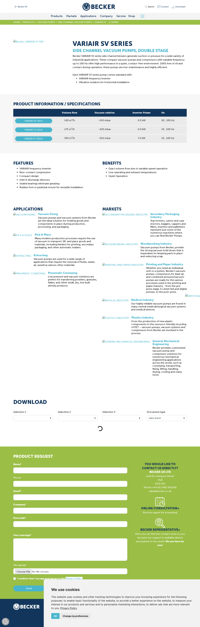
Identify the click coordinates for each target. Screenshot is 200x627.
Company (106, 16)
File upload (19, 565)
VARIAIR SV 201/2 (34, 129)
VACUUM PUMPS (46, 22)
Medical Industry (142, 300)
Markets (71, 16)
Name (16, 464)
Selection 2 (64, 411)
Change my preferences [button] (75, 616)
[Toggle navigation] (143, 16)
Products (56, 16)
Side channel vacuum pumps (75, 22)
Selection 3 (108, 411)
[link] (68, 608)
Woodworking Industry (156, 243)
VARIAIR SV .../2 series (106, 22)
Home (16, 22)
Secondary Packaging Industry (164, 215)
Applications (88, 16)
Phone (17, 477)
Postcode (19, 517)
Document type (156, 411)
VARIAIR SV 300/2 (33, 138)
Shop (131, 16)
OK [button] (55, 616)
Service (121, 16)
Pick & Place (43, 234)
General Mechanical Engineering (165, 342)
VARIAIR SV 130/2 (34, 121)
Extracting (41, 255)
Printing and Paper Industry (164, 264)
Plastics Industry (142, 317)
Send (29, 588)
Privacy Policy (68, 608)
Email (16, 491)
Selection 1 (19, 411)
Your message (21, 535)
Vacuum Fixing (48, 214)
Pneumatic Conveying (62, 273)
